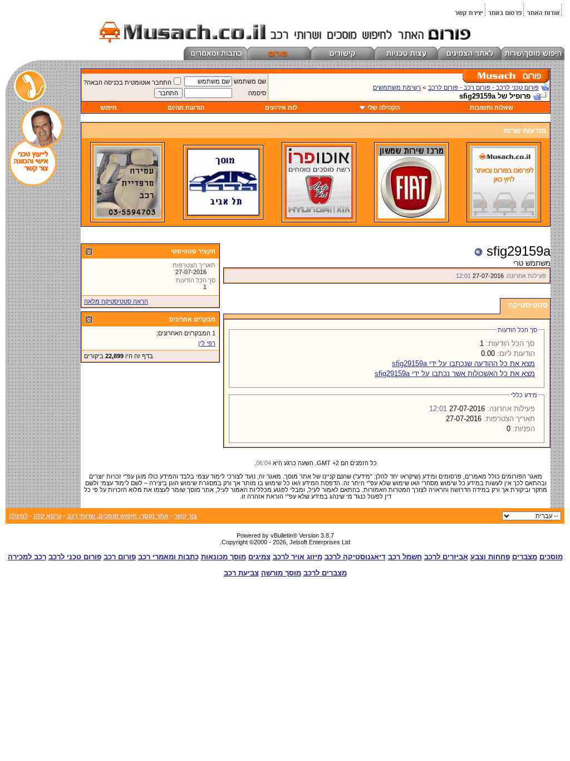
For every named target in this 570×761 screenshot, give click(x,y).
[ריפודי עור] (127, 216)
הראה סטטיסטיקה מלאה (116, 301)
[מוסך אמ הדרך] (223, 213)
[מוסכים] (503, 216)
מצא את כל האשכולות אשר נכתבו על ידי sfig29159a (455, 373)
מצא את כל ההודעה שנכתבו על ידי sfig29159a (463, 363)
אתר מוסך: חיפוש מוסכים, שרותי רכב (118, 516)
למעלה (18, 516)
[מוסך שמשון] (411, 216)
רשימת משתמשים (397, 87)
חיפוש (108, 107)
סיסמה (257, 93)
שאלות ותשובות (491, 107)
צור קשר (185, 516)
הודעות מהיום (186, 107)
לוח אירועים (281, 107)
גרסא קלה (47, 516)
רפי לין (206, 343)
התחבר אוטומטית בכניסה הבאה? (127, 82)
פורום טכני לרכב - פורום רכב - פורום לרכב (483, 87)
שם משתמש (250, 81)
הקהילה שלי (383, 107)
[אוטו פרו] (319, 216)
